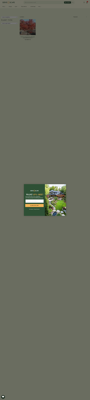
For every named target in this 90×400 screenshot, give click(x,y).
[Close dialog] (65, 185)
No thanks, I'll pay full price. (34, 209)
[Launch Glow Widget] (3, 397)
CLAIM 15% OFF (34, 205)
